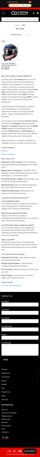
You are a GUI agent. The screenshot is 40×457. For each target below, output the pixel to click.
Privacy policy (6, 425)
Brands (3, 381)
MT (11, 285)
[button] (3, 13)
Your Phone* (5, 318)
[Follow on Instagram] (6, 437)
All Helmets (17, 285)
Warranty (4, 422)
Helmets (4, 151)
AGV (7, 285)
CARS (27, 2)
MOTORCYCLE (13, 2)
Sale (3, 388)
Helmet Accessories (8, 154)
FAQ (3, 429)
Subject (4, 334)
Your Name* (5, 301)
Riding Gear (5, 373)
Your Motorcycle (6, 326)
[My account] (33, 13)
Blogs (3, 396)
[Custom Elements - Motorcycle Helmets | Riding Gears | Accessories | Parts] (20, 13)
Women (4, 384)
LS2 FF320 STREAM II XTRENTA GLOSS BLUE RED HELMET (9, 65)
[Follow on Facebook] (3, 437)
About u (4, 409)
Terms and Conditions (9, 413)
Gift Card (4, 399)
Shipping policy (6, 416)
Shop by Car (5, 392)
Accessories (5, 377)
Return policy (6, 419)
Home (17, 25)
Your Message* (6, 343)
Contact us (5, 432)
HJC (3, 285)
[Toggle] (37, 369)
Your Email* (5, 309)
